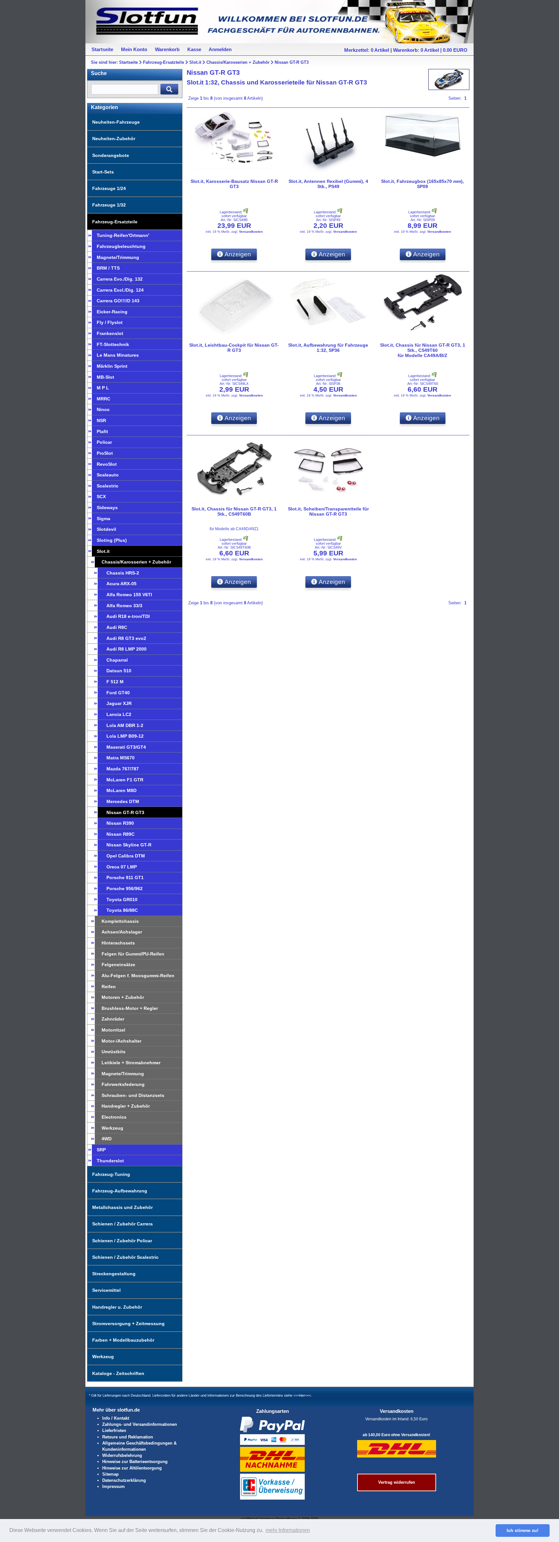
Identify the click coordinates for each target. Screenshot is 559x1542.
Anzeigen (237, 254)
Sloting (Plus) (112, 540)
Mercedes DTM (122, 801)
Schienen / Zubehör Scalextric (125, 1257)
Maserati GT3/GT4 (126, 747)
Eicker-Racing (112, 311)
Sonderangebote (110, 155)
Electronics (114, 1117)
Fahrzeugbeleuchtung (121, 246)
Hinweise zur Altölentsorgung (132, 1468)
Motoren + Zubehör (123, 997)
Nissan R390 (120, 823)
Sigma (103, 518)
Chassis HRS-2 (122, 572)
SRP (101, 1149)
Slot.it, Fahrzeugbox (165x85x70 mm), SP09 (422, 184)
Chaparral (117, 660)
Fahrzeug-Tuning (111, 1174)
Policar (104, 442)
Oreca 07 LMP (121, 866)
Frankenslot (110, 333)
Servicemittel (106, 1290)
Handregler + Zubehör (126, 1106)
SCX (101, 496)
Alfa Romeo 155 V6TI (129, 594)
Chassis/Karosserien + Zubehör (237, 62)
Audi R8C (116, 627)
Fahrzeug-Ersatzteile (163, 62)
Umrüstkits (114, 1051)
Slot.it (195, 62)
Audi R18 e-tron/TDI (128, 616)
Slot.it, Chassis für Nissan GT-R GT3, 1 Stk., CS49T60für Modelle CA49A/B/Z (422, 350)
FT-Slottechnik (113, 344)
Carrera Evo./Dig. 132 (120, 279)
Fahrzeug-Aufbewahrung (119, 1190)
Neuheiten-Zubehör (113, 138)
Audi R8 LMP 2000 (126, 649)
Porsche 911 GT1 (125, 877)
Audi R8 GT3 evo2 (126, 638)
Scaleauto (108, 474)
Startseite (128, 62)
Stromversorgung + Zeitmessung (128, 1323)
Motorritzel (113, 1030)
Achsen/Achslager (122, 931)
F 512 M (115, 681)
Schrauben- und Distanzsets (133, 1095)
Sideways (107, 507)
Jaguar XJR (119, 703)
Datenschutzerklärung (124, 1480)
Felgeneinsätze (118, 964)
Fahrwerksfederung (123, 1084)
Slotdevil (106, 529)
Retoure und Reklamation (127, 1437)
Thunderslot (110, 1160)
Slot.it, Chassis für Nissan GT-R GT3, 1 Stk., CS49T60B (234, 511)
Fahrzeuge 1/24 (109, 188)
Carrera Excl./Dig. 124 (120, 290)
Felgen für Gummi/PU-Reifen (133, 953)
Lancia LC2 (118, 714)
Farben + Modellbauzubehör (123, 1340)
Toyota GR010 (121, 899)
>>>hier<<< (302, 1395)
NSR (101, 420)
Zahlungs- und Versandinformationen (139, 1424)
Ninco (103, 409)
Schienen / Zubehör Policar (122, 1240)
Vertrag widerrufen (396, 1482)
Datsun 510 (118, 670)
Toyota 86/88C (122, 910)
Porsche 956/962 (124, 888)
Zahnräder (113, 1019)
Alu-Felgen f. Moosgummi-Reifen (138, 975)
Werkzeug (112, 1128)
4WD (107, 1138)
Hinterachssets (118, 942)
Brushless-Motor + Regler (130, 1008)
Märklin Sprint (112, 366)
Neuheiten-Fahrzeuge (116, 122)
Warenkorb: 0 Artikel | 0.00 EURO (430, 50)
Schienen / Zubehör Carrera (122, 1223)
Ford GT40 (118, 692)
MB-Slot (105, 377)
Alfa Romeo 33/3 (124, 605)
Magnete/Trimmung (118, 257)
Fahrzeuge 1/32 (109, 204)
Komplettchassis (120, 921)
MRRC (103, 398)
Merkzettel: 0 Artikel (366, 50)
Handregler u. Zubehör (117, 1307)
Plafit (102, 431)
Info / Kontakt (115, 1418)
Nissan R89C (120, 834)
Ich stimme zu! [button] (523, 1530)
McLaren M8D (121, 790)
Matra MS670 (120, 757)
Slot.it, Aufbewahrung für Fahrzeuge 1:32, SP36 (328, 347)
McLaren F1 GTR (124, 779)
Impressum (113, 1486)
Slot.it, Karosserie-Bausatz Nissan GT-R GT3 (234, 184)
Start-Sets (103, 171)
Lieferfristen (114, 1430)
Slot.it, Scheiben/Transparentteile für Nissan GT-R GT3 (328, 511)
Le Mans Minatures (118, 355)
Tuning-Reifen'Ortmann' (123, 235)
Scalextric (107, 485)
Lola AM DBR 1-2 (124, 725)
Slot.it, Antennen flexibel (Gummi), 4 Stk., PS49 (328, 184)
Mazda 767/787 (122, 768)
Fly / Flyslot (110, 322)
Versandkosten (251, 231)
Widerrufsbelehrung (122, 1455)
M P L (103, 387)
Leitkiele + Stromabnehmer (131, 1062)
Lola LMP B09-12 (125, 736)
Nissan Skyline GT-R (128, 844)
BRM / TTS (108, 268)
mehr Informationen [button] (288, 1530)
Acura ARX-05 (121, 583)
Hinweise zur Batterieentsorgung (135, 1461)
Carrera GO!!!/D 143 (118, 300)
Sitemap (110, 1474)
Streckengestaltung (114, 1273)
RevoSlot (107, 464)
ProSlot (105, 453)
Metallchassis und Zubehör (122, 1207)
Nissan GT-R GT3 (292, 62)
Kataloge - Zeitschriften (118, 1373)
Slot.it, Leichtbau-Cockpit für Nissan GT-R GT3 (234, 347)
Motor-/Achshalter (121, 1041)
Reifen (109, 986)
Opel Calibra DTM (125, 855)
